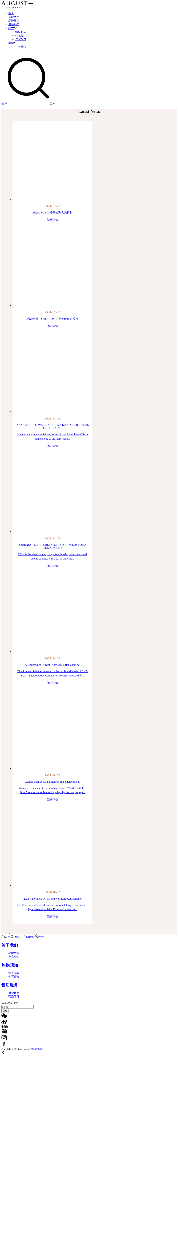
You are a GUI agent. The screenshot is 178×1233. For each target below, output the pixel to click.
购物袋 (29, 937)
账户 (4, 103)
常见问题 (13, 972)
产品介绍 (13, 956)
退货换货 (13, 992)
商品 (17, 937)
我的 (41, 937)
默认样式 (20, 31)
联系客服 (13, 996)
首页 (11, 13)
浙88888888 (36, 1049)
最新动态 (13, 24)
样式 (11, 28)
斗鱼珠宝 (20, 46)
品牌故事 (13, 20)
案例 (11, 43)
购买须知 (13, 976)
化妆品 (19, 35)
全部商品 (13, 17)
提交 (5, 1010)
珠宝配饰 (20, 39)
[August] (14, 7)
